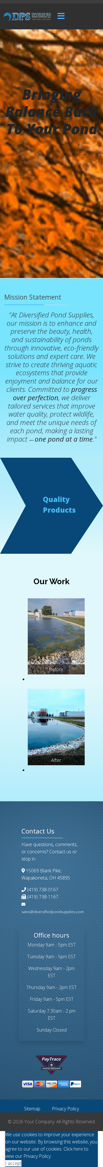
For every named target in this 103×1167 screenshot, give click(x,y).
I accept (13, 1163)
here (78, 1149)
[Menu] (61, 16)
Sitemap (32, 1108)
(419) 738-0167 (42, 889)
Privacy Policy (65, 1108)
